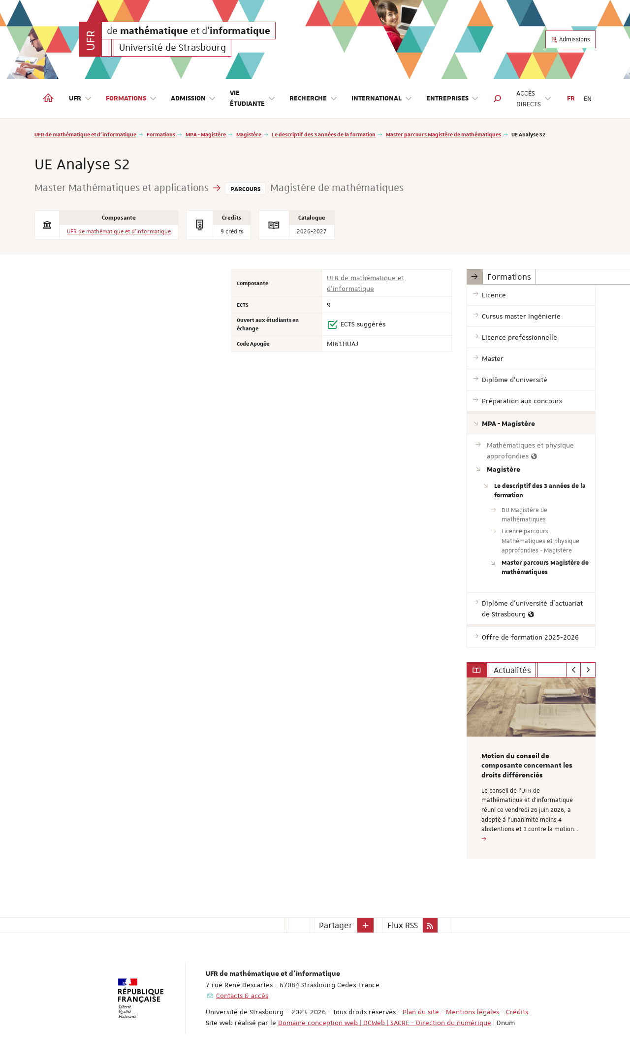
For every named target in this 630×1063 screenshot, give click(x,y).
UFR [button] (75, 98)
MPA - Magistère (206, 134)
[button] (497, 98)
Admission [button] (188, 98)
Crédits (517, 1011)
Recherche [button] (308, 98)
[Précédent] (573, 670)
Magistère (248, 134)
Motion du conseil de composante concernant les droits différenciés (526, 766)
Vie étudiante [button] (247, 98)
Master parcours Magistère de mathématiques (443, 134)
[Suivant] (588, 670)
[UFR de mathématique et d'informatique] (90, 39)
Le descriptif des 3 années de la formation (324, 134)
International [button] (376, 98)
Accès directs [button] (528, 98)
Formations (161, 134)
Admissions (574, 39)
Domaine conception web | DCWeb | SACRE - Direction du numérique (384, 1022)
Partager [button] (335, 925)
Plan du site (421, 1011)
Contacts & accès (242, 995)
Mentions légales (472, 1011)
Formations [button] (126, 98)
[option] (531, 768)
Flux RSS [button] (402, 925)
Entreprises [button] (447, 98)
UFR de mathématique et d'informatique (85, 134)
